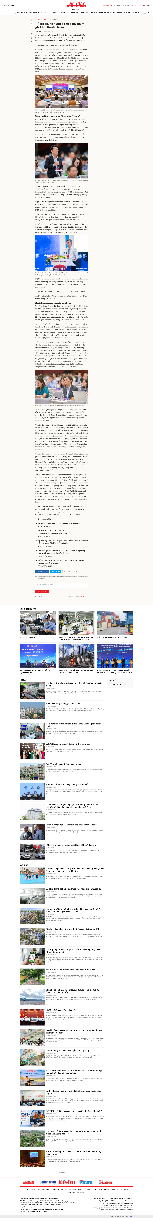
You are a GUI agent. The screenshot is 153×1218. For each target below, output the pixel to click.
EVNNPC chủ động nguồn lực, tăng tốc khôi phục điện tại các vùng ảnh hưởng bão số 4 (74, 1132)
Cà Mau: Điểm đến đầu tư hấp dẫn (61, 1010)
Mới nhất (6, 5)
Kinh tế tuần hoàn (83, 576)
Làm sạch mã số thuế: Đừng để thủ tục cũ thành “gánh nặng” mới (73, 725)
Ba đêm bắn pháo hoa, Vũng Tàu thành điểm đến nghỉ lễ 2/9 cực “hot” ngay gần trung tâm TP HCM (75, 870)
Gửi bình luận (42, 591)
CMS (118, 1216)
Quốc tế (82, 12)
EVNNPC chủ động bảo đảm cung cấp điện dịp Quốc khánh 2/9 (74, 1111)
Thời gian (76, 596)
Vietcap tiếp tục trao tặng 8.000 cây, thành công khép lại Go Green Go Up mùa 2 (73, 950)
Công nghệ (126, 12)
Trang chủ (38, 19)
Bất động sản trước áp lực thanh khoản (63, 764)
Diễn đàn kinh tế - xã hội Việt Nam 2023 (66, 576)
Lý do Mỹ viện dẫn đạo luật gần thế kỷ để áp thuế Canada (71, 825)
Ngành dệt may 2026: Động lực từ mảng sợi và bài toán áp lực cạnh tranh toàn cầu (76, 638)
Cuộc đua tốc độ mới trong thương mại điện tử (67, 784)
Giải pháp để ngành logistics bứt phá (112, 637)
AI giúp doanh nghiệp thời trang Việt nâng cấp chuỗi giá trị (73, 889)
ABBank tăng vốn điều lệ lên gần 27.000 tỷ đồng (67, 1050)
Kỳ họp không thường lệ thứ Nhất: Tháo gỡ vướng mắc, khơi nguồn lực (73, 1092)
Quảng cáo (137, 5)
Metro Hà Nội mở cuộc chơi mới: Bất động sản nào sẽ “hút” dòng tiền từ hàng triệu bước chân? (73, 910)
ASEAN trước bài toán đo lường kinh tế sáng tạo (68, 744)
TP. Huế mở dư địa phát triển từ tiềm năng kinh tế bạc (70, 970)
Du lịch (106, 12)
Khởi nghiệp (64, 12)
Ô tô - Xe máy (135, 12)
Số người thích (84, 596)
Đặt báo (127, 5)
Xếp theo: (71, 596)
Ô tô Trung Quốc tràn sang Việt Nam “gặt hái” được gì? (71, 845)
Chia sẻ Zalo (56, 571)
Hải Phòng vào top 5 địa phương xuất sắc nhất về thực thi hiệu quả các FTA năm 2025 (114, 671)
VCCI (30, 12)
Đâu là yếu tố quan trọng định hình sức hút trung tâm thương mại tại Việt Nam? (74, 1031)
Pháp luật (56, 12)
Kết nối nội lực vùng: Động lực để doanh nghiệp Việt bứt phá (36, 671)
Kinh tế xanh (42, 578)
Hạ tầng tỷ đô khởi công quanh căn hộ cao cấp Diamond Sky (73, 929)
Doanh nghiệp (37, 12)
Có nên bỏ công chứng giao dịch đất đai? (64, 703)
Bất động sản (74, 12)
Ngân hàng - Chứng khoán (94, 12)
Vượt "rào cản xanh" (28, 637)
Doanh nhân (48, 12)
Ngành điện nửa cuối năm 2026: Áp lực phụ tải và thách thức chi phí (76, 671)
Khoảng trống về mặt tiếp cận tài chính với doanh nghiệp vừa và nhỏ (74, 684)
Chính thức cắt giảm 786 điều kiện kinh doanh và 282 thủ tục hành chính (74, 1152)
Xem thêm (62, 1172)
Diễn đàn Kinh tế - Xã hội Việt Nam (47, 576)
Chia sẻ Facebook (43, 571)
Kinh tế (56, 19)
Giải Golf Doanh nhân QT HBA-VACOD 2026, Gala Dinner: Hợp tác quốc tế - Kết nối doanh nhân (74, 1072)
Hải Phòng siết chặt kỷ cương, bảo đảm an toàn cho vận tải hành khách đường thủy (72, 991)
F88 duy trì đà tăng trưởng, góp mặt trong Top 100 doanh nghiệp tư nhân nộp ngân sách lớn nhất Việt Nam (72, 805)
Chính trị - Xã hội (22, 12)
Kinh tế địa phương (116, 12)
